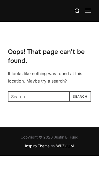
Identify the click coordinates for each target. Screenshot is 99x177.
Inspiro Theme (37, 146)
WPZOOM (65, 146)
